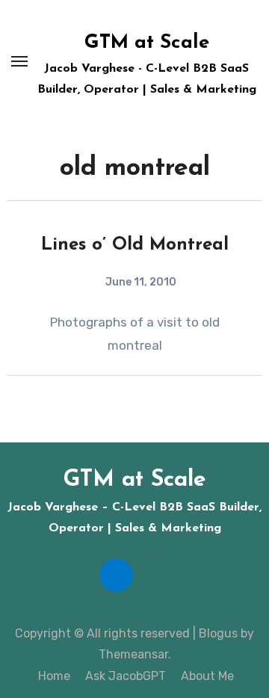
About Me (206, 676)
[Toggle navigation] (19, 61)
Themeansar (133, 654)
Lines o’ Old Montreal (135, 245)
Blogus (218, 633)
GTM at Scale (146, 43)
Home (52, 676)
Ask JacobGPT (124, 676)
